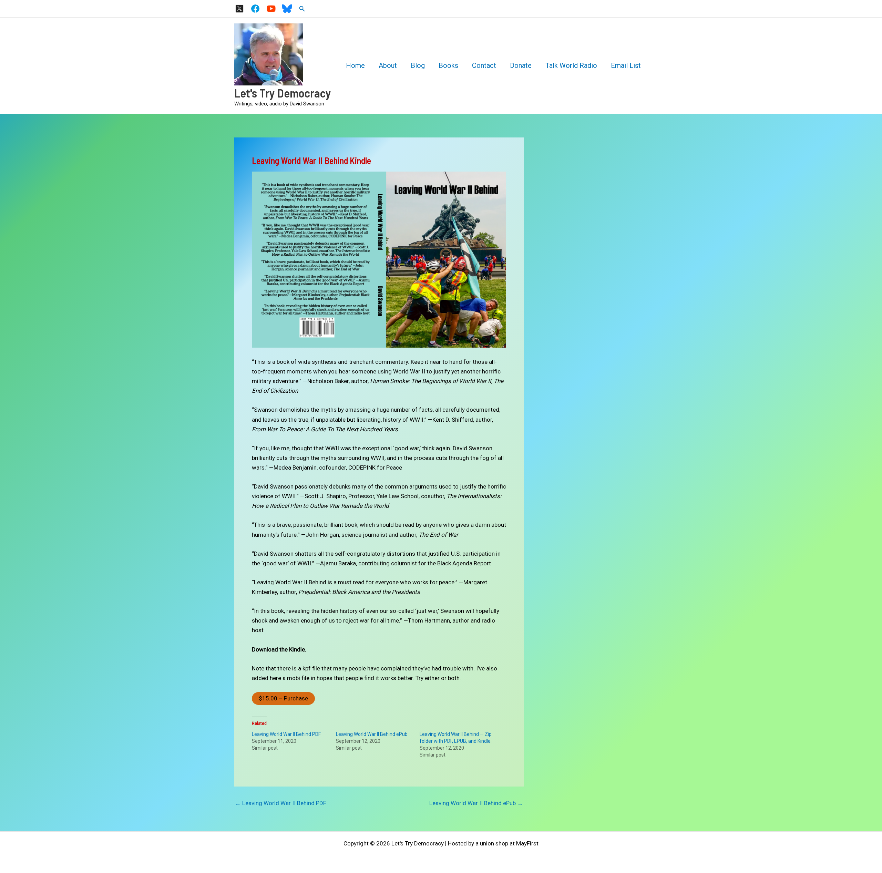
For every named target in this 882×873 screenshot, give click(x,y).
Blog (418, 65)
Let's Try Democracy (282, 92)
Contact (484, 65)
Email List (626, 65)
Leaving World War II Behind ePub (372, 734)
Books (448, 65)
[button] (302, 8)
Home (355, 65)
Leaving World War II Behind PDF (286, 734)
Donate (521, 65)
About (388, 65)
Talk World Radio (571, 65)
